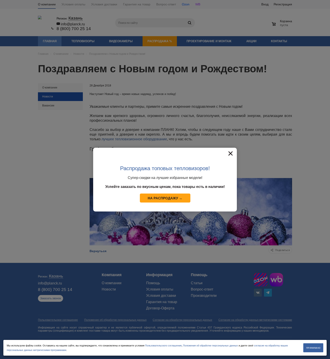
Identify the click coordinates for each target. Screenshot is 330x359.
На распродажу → (165, 198)
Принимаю (313, 348)
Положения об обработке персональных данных (210, 345)
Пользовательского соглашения (163, 345)
